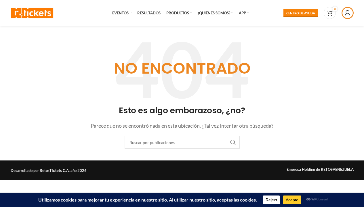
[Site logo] (32, 12)
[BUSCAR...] (233, 142)
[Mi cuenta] (348, 13)
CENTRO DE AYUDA (300, 13)
